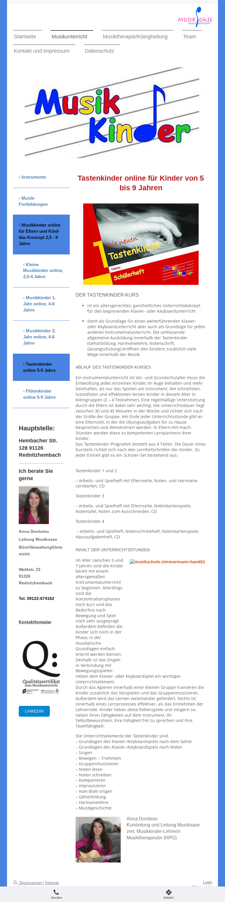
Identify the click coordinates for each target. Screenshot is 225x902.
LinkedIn (34, 711)
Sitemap (52, 883)
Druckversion (30, 883)
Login (207, 882)
